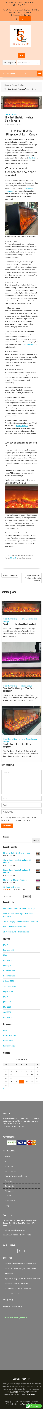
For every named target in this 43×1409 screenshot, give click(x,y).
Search (6, 837)
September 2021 (9, 986)
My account (9, 1191)
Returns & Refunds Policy (12, 1306)
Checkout (11, 1201)
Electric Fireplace (11, 114)
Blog (5, 619)
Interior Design (26, 686)
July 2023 (6, 945)
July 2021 (6, 996)
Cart (9, 1196)
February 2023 (8, 950)
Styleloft (32, 158)
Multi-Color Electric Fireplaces (14, 926)
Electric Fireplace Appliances (16, 1176)
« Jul (4, 1088)
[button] (39, 73)
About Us (8, 1181)
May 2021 (7, 1007)
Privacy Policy (8, 1299)
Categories (10, 73)
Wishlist (10, 1166)
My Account (25, 19)
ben (20, 124)
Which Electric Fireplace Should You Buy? (19, 623)
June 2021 (7, 1002)
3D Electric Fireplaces (13, 1293)
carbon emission (27, 344)
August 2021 (8, 991)
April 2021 (7, 1012)
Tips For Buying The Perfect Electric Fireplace (17, 745)
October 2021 (8, 981)
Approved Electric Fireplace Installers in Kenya (33, 578)
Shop (7, 1161)
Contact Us (9, 1186)
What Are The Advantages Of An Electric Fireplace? (19, 689)
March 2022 (7, 955)
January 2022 (8, 965)
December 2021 (9, 970)
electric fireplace (22, 426)
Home (7, 1156)
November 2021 (9, 976)
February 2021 (8, 1017)
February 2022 (8, 960)
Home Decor (26, 619)
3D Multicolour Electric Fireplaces (16, 932)
